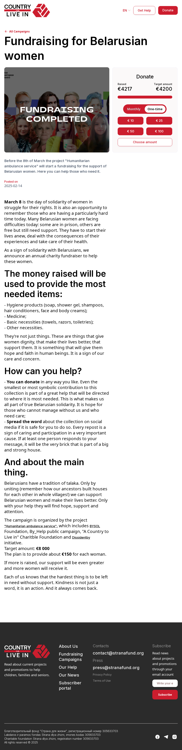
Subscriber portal (70, 685)
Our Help (68, 667)
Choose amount (145, 142)
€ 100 (159, 131)
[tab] (133, 109)
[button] (126, 10)
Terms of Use (102, 680)
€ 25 (159, 120)
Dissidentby (81, 537)
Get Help (144, 10)
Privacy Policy (102, 674)
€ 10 (130, 120)
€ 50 (130, 131)
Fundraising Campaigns (71, 657)
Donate (167, 10)
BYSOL (95, 526)
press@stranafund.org (116, 667)
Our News (69, 675)
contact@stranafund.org (118, 653)
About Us (68, 646)
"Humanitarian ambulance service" (30, 526)
